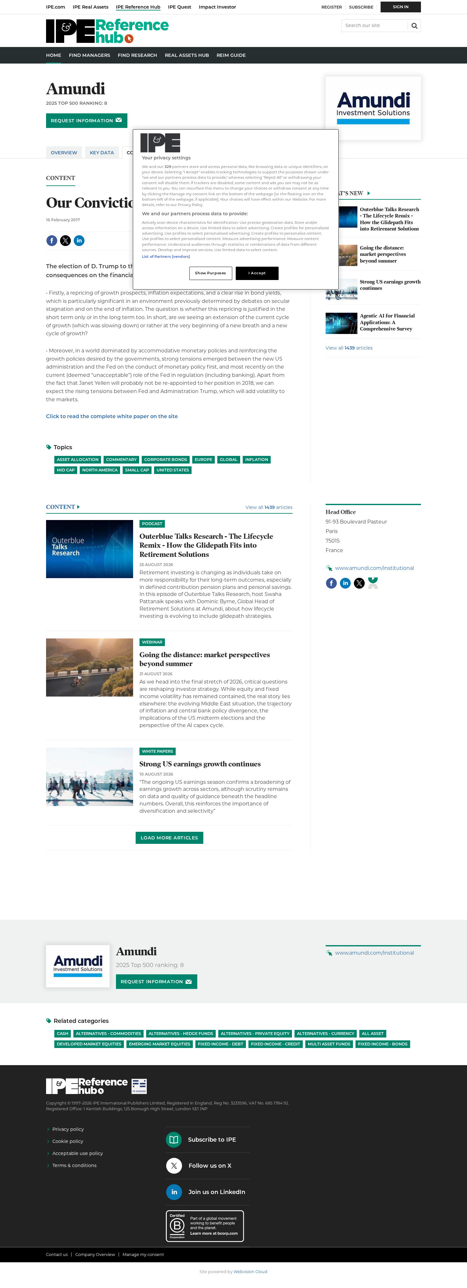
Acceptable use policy (77, 1153)
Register (331, 7)
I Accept (257, 273)
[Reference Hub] (107, 41)
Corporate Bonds (165, 459)
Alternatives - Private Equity (255, 1033)
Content (60, 178)
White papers (157, 751)
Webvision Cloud (250, 1271)
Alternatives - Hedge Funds (181, 1033)
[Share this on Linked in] (79, 240)
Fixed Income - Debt (220, 1044)
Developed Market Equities (89, 1044)
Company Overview (95, 1254)
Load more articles (169, 838)
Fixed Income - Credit (275, 1044)
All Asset (373, 1033)
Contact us (57, 1254)
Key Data (102, 153)
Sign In (401, 6)
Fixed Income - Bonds (383, 1044)
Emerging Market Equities (159, 1044)
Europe (203, 459)
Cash (62, 1033)
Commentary (121, 459)
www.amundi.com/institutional (374, 568)
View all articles (349, 348)
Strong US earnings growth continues (200, 764)
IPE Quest (179, 7)
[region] (235, 209)
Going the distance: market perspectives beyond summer (383, 254)
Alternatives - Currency (325, 1033)
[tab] (373, 195)
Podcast (152, 523)
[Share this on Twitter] (65, 240)
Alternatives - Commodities (108, 1033)
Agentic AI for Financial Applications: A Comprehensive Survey (387, 322)
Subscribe (361, 7)
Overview (64, 153)
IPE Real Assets (90, 7)
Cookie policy (67, 1141)
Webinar (152, 642)
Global (229, 459)
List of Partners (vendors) (166, 256)
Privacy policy (68, 1129)
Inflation (256, 459)
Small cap (137, 470)
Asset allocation (77, 459)
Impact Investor (217, 7)
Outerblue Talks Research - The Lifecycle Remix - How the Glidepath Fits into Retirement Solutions (389, 219)
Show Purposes (210, 273)
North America (100, 470)
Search (414, 25)
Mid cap (66, 470)
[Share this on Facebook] (52, 240)
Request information (82, 120)
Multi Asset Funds (329, 1044)
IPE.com (55, 7)
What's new (344, 193)
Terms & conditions (74, 1165)
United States (173, 470)
